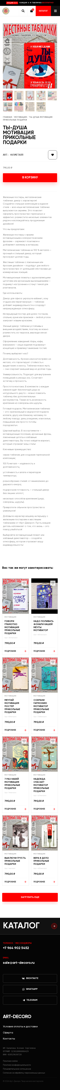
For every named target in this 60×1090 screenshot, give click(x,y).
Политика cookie (10, 1061)
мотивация (20, 117)
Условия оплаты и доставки (20, 1026)
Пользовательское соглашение (17, 1069)
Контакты (9, 1038)
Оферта (8, 1032)
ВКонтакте (32, 978)
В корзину (30, 177)
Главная (7, 117)
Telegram (31, 1000)
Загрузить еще (30, 897)
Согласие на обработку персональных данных (24, 1073)
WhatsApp (32, 989)
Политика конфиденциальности (17, 1065)
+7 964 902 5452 (16, 948)
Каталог (43, 11)
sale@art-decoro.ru (19, 963)
